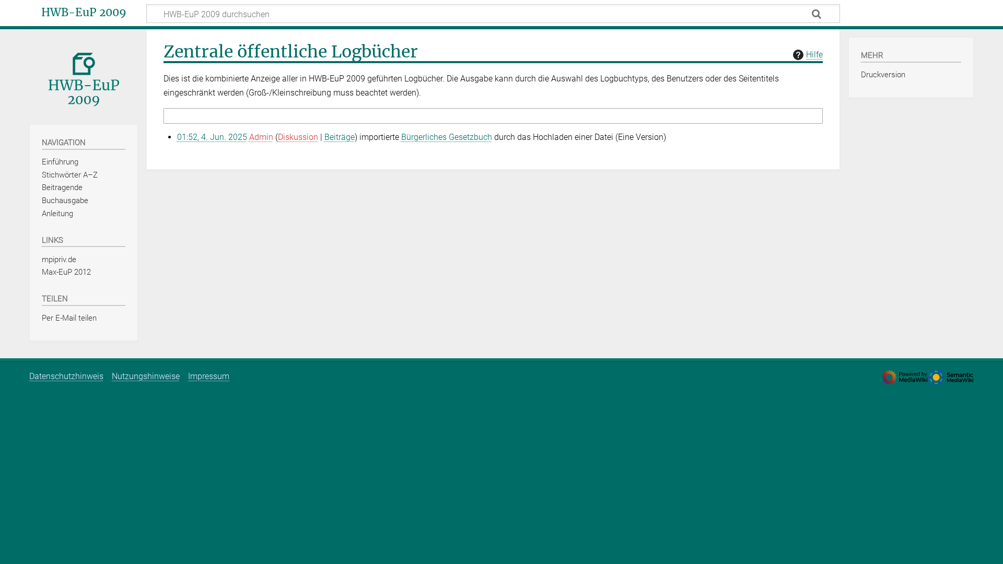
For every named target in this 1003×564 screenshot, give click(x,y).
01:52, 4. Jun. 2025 (212, 137)
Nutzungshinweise (146, 376)
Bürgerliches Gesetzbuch (446, 137)
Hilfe (814, 55)
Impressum (208, 376)
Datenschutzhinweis (66, 376)
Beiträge (339, 137)
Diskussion (298, 137)
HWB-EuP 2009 (83, 12)
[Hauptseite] (83, 76)
